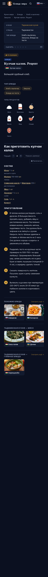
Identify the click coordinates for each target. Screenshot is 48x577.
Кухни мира (9, 14)
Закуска (7, 17)
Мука (6, 170)
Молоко (7, 177)
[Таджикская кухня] (7, 68)
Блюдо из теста (12, 93)
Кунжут (7, 203)
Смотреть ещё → (37, 302)
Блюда (20, 14)
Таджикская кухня (30, 25)
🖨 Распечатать (36, 161)
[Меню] (4, 3)
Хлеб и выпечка (32, 14)
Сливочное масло (12, 183)
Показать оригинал (33, 156)
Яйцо (6, 189)
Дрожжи (8, 193)
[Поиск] (30, 3)
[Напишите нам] (41, 47)
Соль (6, 199)
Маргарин (26, 183)
